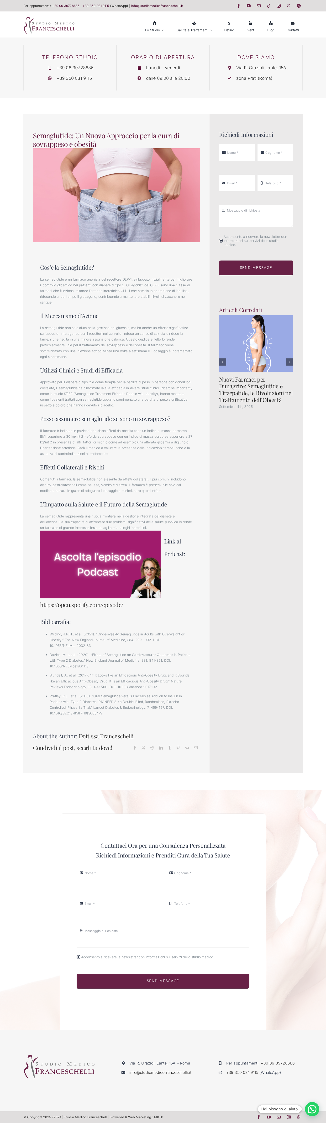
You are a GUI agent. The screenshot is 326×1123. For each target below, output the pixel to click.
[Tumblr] (169, 748)
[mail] (259, 6)
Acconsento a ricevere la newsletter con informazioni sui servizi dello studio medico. (255, 240)
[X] (143, 748)
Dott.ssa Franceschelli (106, 736)
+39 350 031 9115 (96, 6)
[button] (222, 362)
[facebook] (238, 6)
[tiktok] (269, 6)
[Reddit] (152, 748)
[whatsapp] (289, 6)
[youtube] (248, 6)
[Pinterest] (178, 748)
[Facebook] (135, 748)
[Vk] (187, 748)
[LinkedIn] (161, 748)
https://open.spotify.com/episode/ (81, 604)
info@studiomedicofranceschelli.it (157, 6)
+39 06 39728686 (65, 6)
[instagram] (279, 6)
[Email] (195, 748)
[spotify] (299, 6)
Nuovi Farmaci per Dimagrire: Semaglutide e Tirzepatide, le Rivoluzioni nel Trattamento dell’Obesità (256, 389)
